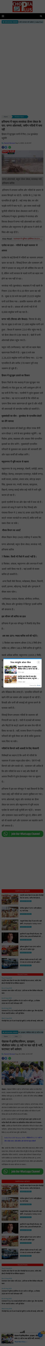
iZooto (39, 685)
